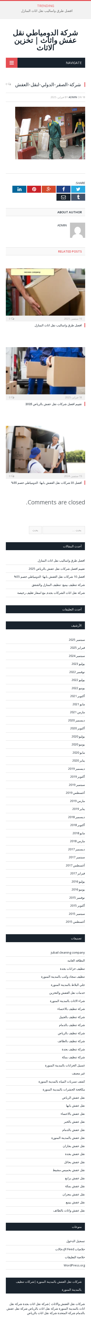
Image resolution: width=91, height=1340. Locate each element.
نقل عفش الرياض (73, 1097)
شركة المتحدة (66, 1313)
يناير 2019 (78, 809)
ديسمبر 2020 (76, 720)
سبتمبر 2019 (77, 785)
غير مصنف (78, 1073)
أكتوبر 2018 (77, 825)
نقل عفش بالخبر (74, 1121)
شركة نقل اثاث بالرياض (43, 1308)
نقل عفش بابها (75, 1105)
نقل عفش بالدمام (73, 1130)
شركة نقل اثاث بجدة (36, 1304)
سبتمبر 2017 (77, 857)
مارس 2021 (77, 712)
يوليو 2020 (78, 736)
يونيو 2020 (78, 744)
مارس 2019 (77, 801)
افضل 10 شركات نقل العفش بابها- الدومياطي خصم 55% (46, 483)
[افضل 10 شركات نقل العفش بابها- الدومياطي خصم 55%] (45, 452)
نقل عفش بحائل (74, 1162)
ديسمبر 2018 (76, 817)
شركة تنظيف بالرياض (71, 1033)
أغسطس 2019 (75, 793)
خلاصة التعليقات (75, 1257)
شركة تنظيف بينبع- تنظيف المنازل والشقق (58, 585)
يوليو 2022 (78, 680)
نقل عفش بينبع (75, 1202)
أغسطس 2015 (75, 921)
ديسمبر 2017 (76, 849)
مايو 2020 (79, 752)
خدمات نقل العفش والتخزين (67, 993)
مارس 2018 (77, 841)
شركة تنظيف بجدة (73, 1049)
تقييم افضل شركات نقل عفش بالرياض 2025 (53, 404)
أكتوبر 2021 (77, 696)
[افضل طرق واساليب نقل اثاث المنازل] (45, 294)
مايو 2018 (79, 833)
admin (73, 97)
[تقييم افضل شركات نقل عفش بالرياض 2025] (45, 373)
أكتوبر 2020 (77, 728)
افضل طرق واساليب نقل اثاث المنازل (47, 11)
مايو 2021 (79, 704)
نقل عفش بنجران (74, 1194)
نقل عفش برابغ (75, 1178)
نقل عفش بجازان (74, 1146)
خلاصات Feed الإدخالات (70, 1249)
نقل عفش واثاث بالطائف (69, 1210)
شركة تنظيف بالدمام (72, 1025)
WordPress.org (74, 1265)
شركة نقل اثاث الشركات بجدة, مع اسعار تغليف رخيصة (51, 593)
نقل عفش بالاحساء (73, 1114)
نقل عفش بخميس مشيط (69, 1170)
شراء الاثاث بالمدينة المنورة (67, 1001)
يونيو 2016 (78, 889)
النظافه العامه (76, 960)
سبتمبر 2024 (77, 656)
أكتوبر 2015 (77, 905)
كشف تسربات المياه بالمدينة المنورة (61, 1081)
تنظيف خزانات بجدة (72, 968)
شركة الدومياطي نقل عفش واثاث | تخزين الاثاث (45, 39)
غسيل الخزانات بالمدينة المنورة (65, 1065)
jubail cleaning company (68, 952)
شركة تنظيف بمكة (73, 1057)
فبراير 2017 (77, 873)
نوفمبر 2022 (77, 672)
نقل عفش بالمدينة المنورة (68, 1138)
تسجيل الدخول (75, 1241)
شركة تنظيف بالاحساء (71, 1009)
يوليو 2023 (78, 664)
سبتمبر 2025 (77, 640)
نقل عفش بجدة (75, 1154)
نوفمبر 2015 (77, 897)
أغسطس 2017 (75, 865)
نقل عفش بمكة (75, 1186)
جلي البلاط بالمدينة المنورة (68, 985)
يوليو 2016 (78, 881)
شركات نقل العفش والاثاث (68, 1304)
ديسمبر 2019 (76, 768)
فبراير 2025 (77, 647)
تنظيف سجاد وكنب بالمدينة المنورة (63, 976)
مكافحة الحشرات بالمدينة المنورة (64, 1089)
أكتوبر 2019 (77, 776)
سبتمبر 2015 (77, 914)
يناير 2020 (78, 760)
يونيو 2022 (78, 688)
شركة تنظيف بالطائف (71, 1041)
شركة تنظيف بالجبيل (72, 1017)
